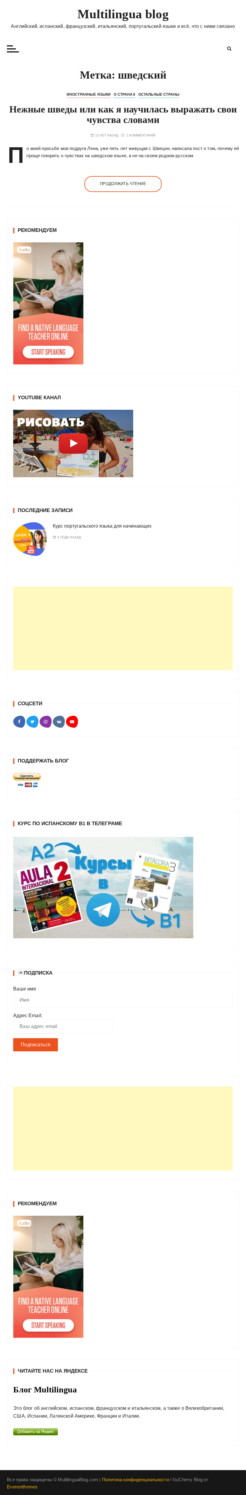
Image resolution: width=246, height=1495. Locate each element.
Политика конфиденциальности (135, 1479)
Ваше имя (24, 988)
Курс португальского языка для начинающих (102, 526)
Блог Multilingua (45, 1389)
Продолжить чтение (123, 183)
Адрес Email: (27, 1015)
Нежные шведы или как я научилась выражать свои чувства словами (123, 114)
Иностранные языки (89, 94)
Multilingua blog (122, 14)
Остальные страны (158, 94)
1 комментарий (141, 135)
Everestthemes (22, 1486)
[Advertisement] (123, 628)
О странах (124, 94)
